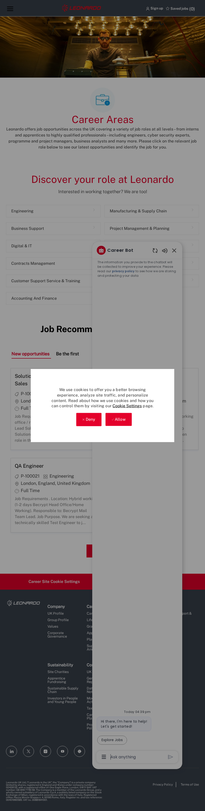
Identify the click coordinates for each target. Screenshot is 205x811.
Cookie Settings (127, 406)
